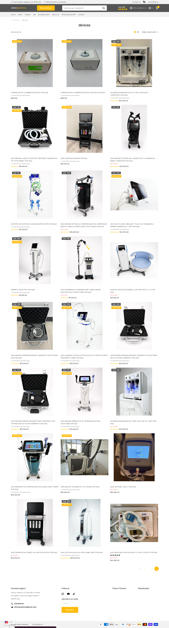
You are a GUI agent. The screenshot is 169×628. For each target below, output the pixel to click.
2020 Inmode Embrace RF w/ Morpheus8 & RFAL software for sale (80, 422)
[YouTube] (68, 594)
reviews (27, 14)
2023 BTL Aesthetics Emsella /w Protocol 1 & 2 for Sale (132, 291)
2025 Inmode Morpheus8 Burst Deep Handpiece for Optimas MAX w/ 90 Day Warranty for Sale (33, 422)
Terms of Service (119, 588)
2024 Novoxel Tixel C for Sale (123, 487)
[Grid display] (135, 32)
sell (34, 14)
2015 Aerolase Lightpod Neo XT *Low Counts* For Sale (134, 552)
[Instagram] (63, 594)
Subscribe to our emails (70, 599)
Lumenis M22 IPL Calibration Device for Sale (29, 92)
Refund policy (143, 588)
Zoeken (103, 8)
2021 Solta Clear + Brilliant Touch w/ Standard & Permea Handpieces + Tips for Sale (132, 225)
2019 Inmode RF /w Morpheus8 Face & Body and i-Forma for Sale (34, 488)
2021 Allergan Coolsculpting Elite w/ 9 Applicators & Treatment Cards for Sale (84, 356)
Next (156, 569)
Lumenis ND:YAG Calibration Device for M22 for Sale (83, 92)
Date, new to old (149, 32)
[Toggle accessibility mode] (144, 2)
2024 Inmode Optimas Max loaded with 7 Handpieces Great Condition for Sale (132, 159)
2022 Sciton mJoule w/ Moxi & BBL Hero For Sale (82, 552)
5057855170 (19, 604)
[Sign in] (151, 8)
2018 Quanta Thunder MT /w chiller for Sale (80, 487)
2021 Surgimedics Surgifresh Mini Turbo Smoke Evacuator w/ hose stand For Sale (81, 291)
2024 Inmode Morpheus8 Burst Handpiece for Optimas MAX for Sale (34, 356)
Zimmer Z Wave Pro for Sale (23, 290)
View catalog (45, 8)
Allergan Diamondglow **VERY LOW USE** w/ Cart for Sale (133, 422)
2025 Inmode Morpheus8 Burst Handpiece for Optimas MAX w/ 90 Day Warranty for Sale (133, 356)
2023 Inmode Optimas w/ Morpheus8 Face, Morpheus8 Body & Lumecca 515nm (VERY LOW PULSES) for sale (84, 225)
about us (55, 14)
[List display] (138, 32)
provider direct (43, 14)
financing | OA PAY (69, 14)
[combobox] (9, 622)
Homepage (15, 20)
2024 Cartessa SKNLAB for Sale (74, 158)
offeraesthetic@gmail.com (25, 607)
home (13, 14)
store (20, 14)
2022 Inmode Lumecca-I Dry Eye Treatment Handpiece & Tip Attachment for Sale (34, 159)
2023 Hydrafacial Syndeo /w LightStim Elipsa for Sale (34, 552)
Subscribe (70, 610)
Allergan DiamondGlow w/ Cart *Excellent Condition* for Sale (129, 93)
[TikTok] (74, 594)
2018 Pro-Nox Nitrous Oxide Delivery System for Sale (34, 224)
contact (81, 14)
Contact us (136, 2)
